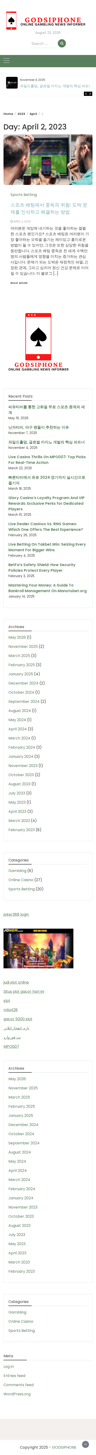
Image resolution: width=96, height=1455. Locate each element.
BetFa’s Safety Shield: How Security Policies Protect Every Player (41, 567)
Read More (19, 283)
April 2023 (17, 811)
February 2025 (21, 665)
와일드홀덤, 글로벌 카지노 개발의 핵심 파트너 (56, 85)
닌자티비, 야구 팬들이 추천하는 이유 (38, 427)
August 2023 (19, 784)
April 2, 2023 (22, 221)
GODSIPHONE (64, 1447)
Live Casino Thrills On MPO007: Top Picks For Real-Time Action (47, 459)
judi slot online (16, 982)
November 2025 (23, 646)
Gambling (17, 870)
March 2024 (19, 738)
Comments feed (18, 1385)
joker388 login (16, 914)
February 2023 (21, 830)
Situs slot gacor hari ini (23, 991)
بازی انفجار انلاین (16, 1028)
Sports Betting (23, 194)
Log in (8, 1366)
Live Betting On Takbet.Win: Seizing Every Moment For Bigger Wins (47, 547)
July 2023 (16, 793)
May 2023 (17, 802)
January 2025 (20, 674)
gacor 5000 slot (17, 1019)
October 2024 (21, 692)
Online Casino (20, 880)
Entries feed (14, 1375)
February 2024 (21, 747)
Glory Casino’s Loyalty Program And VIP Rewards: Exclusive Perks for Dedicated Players (46, 503)
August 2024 (19, 710)
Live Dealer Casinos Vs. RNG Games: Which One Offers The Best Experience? (45, 526)
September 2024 (24, 701)
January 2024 (20, 756)
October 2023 (21, 775)
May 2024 (17, 720)
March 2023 (19, 820)
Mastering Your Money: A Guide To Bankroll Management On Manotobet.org (47, 588)
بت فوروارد (12, 1037)
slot (6, 1000)
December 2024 (23, 683)
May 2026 (17, 637)
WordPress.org (17, 1394)
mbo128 (10, 1010)
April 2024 (17, 729)
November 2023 (23, 765)
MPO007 (11, 1046)
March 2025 (19, 655)
